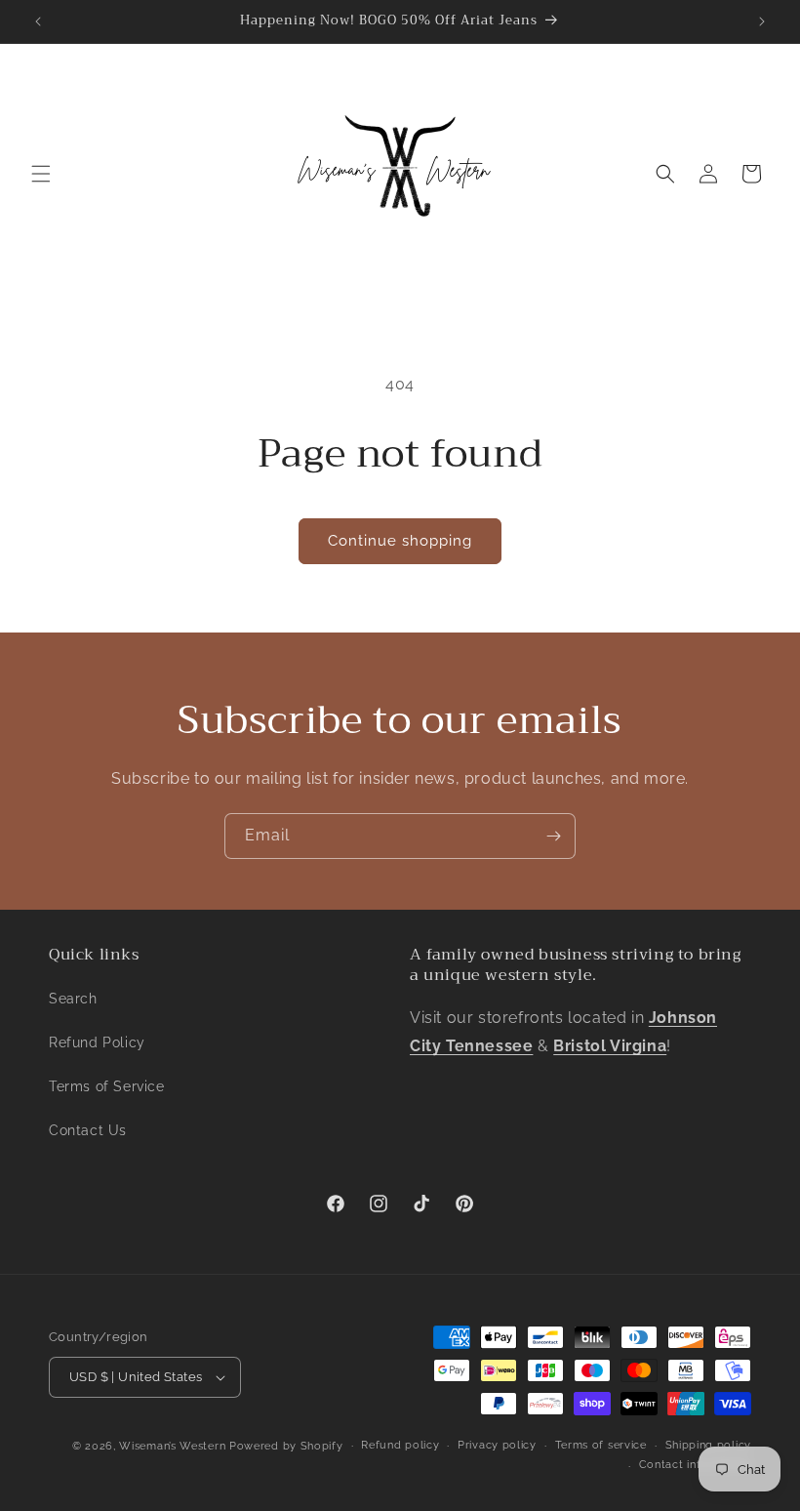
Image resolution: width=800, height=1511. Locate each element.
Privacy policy (497, 1445)
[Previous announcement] (38, 21)
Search (73, 998)
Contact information (695, 1464)
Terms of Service (107, 1086)
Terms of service (601, 1445)
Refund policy (400, 1445)
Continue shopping (400, 541)
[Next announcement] (761, 21)
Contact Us (88, 1130)
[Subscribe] (553, 836)
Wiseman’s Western (174, 1446)
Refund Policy (97, 1042)
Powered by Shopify (286, 1446)
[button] (41, 173)
